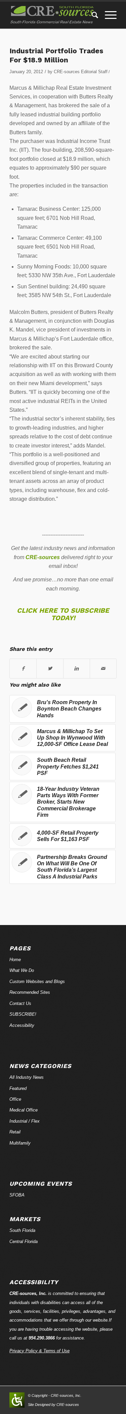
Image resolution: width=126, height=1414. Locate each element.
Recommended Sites (29, 992)
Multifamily (20, 1143)
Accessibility (21, 1025)
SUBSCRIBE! (22, 1014)
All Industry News (26, 1077)
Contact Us (20, 1003)
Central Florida (23, 1241)
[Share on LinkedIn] (77, 668)
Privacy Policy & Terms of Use (39, 1350)
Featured (18, 1088)
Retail (14, 1131)
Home (15, 959)
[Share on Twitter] (50, 668)
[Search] (91, 15)
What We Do (21, 970)
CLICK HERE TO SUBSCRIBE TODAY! (63, 614)
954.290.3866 (42, 1337)
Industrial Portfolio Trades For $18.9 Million (56, 55)
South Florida (22, 1230)
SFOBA (17, 1194)
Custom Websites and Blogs (37, 981)
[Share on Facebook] (23, 668)
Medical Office (23, 1110)
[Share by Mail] (103, 668)
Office (15, 1099)
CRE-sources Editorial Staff (81, 71)
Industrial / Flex (24, 1121)
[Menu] (107, 15)
